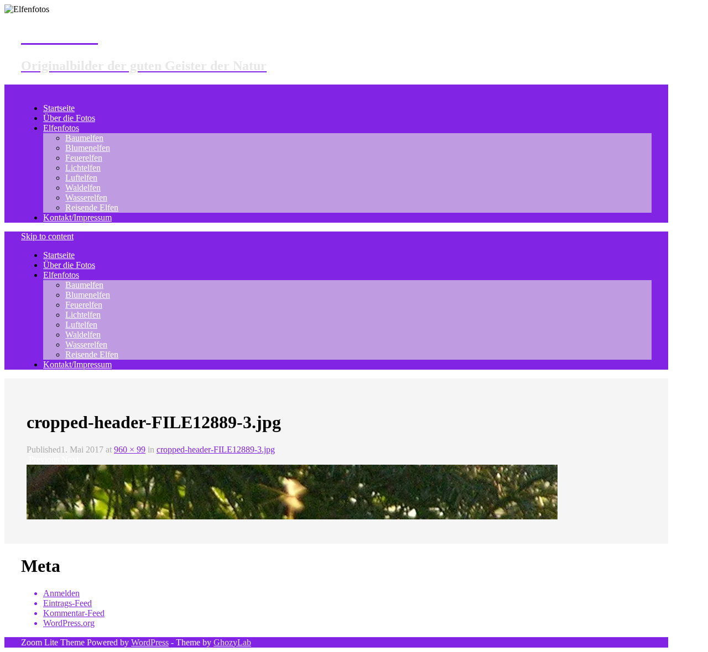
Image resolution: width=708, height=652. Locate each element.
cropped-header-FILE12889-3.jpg (216, 449)
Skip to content (47, 236)
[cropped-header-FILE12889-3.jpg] (292, 516)
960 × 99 (129, 449)
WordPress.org (69, 623)
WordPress (150, 642)
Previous (43, 459)
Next (71, 459)
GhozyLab (232, 642)
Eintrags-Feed (67, 603)
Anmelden (61, 593)
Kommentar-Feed (74, 613)
